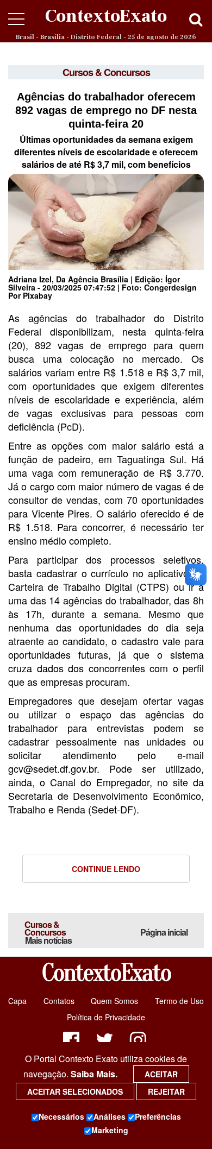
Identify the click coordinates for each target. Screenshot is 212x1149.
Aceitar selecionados (75, 1091)
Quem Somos (114, 1000)
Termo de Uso (179, 1000)
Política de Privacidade (106, 1017)
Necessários (61, 1116)
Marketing (109, 1130)
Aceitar (161, 1074)
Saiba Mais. (94, 1074)
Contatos (58, 1000)
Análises (109, 1116)
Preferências (158, 1116)
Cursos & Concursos (48, 932)
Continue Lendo (106, 868)
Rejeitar (166, 1091)
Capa (17, 1000)
